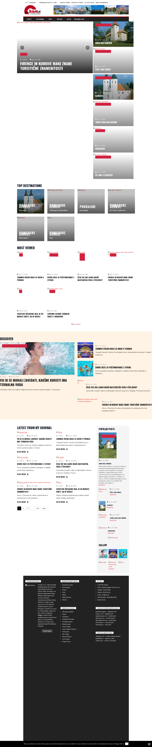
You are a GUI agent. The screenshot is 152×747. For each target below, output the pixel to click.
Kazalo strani (65, 2)
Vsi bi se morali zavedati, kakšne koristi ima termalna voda (49, 66)
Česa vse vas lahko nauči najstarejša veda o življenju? (90, 278)
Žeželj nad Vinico (103, 69)
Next (44, 508)
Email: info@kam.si (102, 2)
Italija (113, 255)
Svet (50, 19)
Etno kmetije (66, 587)
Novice (59, 19)
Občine (64, 600)
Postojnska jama (67, 621)
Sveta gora (65, 631)
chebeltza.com (100, 636)
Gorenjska (100, 148)
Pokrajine (100, 130)
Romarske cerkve (103, 25)
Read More (21, 452)
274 (38, 508)
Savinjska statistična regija (32, 54)
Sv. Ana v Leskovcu (104, 175)
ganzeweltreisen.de (101, 620)
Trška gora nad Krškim (106, 122)
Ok (127, 744)
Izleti (29, 19)
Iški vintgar (65, 634)
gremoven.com (100, 618)
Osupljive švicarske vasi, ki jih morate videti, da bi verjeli (30, 315)
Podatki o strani (77, 2)
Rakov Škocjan (66, 636)
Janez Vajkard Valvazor (69, 629)
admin (24, 60)
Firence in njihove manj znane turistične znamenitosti (120, 278)
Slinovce (99, 95)
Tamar (64, 614)
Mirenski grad (66, 624)
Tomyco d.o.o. (116, 587)
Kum (51, 238)
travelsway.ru (100, 624)
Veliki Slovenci (66, 597)
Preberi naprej (47, 631)
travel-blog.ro (99, 622)
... (32, 508)
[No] (149, 744)
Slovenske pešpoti (67, 612)
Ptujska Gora (66, 641)
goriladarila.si (100, 638)
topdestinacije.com (101, 616)
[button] (125, 19)
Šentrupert (23, 238)
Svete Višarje (66, 626)
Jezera (64, 590)
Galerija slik (79, 19)
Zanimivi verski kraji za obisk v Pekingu (113, 348)
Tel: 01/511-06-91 (89, 2)
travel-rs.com (100, 614)
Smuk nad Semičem (103, 43)
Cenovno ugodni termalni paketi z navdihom (58, 315)
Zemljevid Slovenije (68, 619)
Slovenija (40, 19)
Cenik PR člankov (103, 585)
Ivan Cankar (66, 639)
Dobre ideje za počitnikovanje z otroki (113, 367)
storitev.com (99, 640)
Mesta (64, 595)
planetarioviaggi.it (101, 611)
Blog (69, 19)
